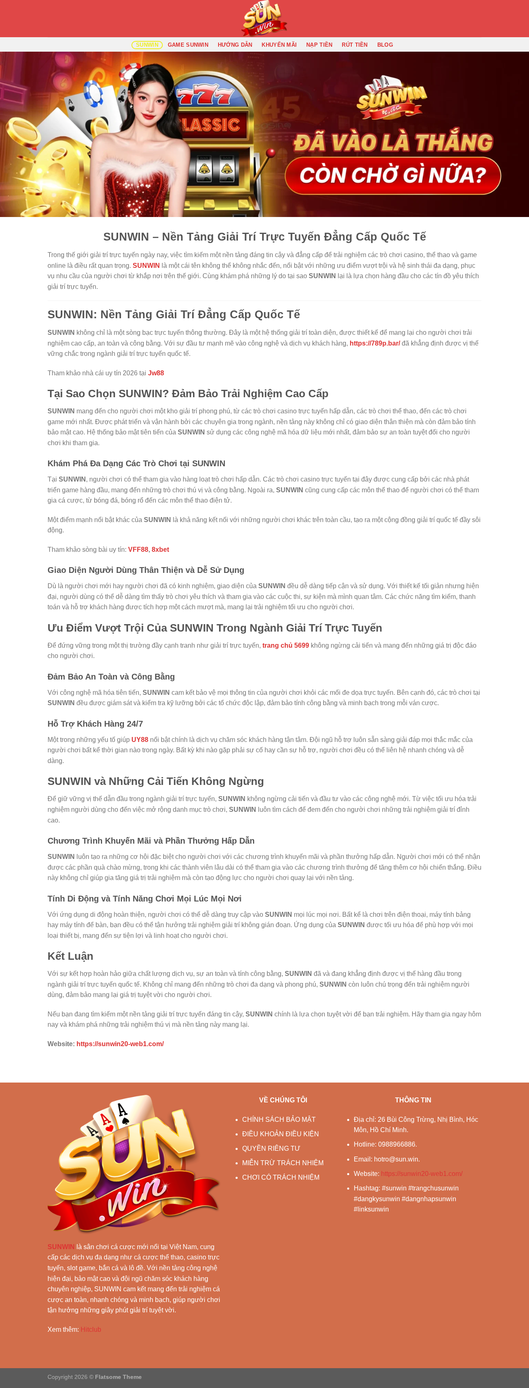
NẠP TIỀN (319, 45)
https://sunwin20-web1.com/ (421, 1173)
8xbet (160, 549)
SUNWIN (147, 45)
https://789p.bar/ (375, 343)
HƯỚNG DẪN (235, 45)
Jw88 (156, 373)
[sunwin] (264, 18)
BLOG (385, 45)
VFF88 (138, 549)
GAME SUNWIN (188, 45)
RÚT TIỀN (354, 45)
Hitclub (91, 1329)
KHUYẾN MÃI (279, 45)
